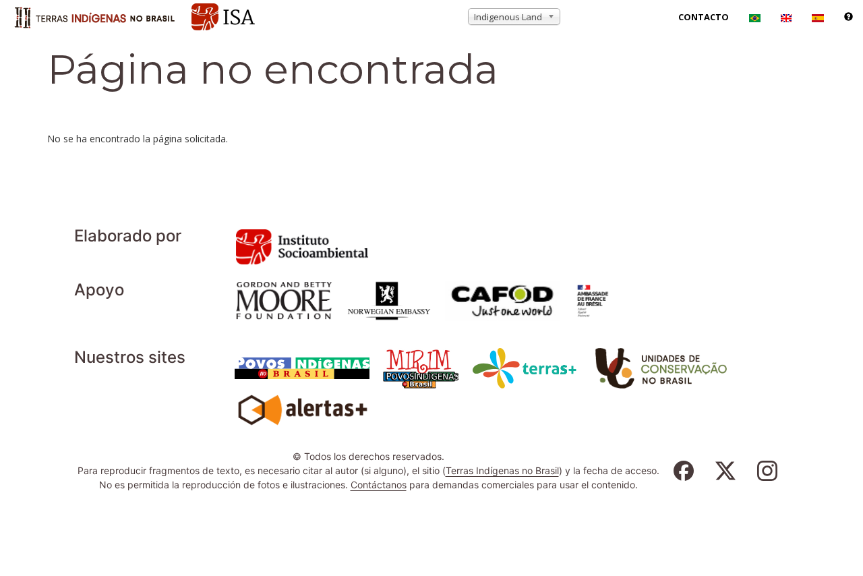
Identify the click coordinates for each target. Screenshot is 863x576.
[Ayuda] (848, 17)
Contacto (703, 17)
